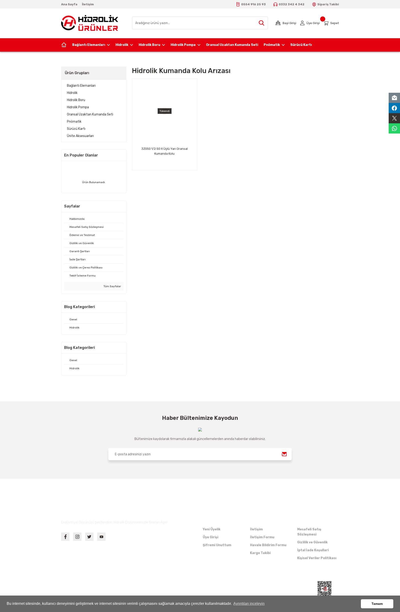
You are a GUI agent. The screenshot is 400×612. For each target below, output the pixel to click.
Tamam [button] (377, 604)
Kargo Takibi (260, 553)
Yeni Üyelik (211, 529)
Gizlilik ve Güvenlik (312, 542)
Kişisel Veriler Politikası (316, 558)
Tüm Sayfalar (112, 286)
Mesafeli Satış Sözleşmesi (309, 531)
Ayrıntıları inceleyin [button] (249, 604)
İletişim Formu (262, 537)
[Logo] (89, 22)
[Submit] (284, 454)
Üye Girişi (210, 537)
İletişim (256, 529)
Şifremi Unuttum (217, 545)
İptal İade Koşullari (313, 550)
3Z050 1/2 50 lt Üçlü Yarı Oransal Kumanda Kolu (164, 151)
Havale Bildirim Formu (268, 545)
